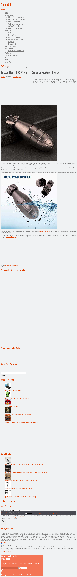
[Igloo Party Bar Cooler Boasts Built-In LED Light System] (8, 412)
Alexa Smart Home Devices (16, 51)
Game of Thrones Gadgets (15, 39)
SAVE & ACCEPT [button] (6, 551)
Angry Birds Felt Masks (12, 406)
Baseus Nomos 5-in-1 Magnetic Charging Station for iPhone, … (25, 464)
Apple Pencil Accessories (15, 28)
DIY (5, 57)
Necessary (6, 544)
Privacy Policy (38, 514)
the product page (11, 237)
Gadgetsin (6, 4)
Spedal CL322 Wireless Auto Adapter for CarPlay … (21, 496)
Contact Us (8, 62)
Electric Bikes (12, 35)
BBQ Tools (11, 33)
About (6, 60)
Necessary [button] (4, 542)
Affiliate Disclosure (58, 514)
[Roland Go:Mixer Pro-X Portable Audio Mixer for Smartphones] (8, 420)
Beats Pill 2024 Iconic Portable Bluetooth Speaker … (21, 480)
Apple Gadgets (9, 15)
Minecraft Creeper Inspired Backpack (17, 398)
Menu (3, 9)
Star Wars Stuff (12, 44)
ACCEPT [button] (21, 517)
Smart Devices (9, 48)
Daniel (3, 77)
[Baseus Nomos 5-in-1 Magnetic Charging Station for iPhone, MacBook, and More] (8, 463)
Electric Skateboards (14, 37)
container (7, 168)
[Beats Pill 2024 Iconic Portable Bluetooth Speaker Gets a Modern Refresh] (8, 479)
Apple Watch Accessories (15, 24)
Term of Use (47, 514)
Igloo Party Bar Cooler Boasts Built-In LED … (19, 414)
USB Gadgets (8, 53)
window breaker (44, 231)
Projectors (11, 42)
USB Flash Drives (13, 55)
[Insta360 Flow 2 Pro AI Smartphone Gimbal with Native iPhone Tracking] (8, 487)
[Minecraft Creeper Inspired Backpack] (8, 397)
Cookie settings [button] (11, 517)
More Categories (6, 510)
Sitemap (3, 514)
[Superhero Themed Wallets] (8, 389)
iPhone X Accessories (14, 22)
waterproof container (11, 266)
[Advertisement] (16, 92)
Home (6, 13)
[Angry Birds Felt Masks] (8, 404)
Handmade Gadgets (10, 46)
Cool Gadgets (8, 30)
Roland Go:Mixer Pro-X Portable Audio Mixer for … (21, 422)
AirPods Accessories (14, 26)
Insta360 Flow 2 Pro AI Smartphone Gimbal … (19, 488)
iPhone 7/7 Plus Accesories (16, 17)
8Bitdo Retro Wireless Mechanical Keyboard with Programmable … (26, 472)
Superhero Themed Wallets (14, 390)
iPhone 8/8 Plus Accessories (16, 19)
